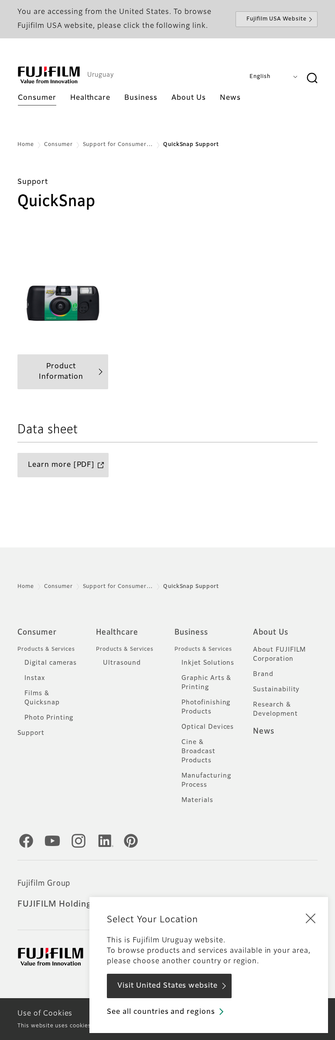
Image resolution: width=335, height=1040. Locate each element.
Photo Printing (48, 718)
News (263, 731)
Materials (197, 800)
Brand (263, 674)
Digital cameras (50, 663)
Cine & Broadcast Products (198, 751)
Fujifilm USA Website (276, 19)
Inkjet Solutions (207, 663)
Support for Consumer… (118, 144)
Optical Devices (207, 727)
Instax (34, 678)
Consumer (58, 144)
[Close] (311, 918)
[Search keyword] (311, 78)
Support (30, 733)
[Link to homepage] (48, 75)
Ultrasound (122, 663)
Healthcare (117, 632)
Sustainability (276, 690)
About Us (270, 632)
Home (25, 144)
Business (191, 632)
